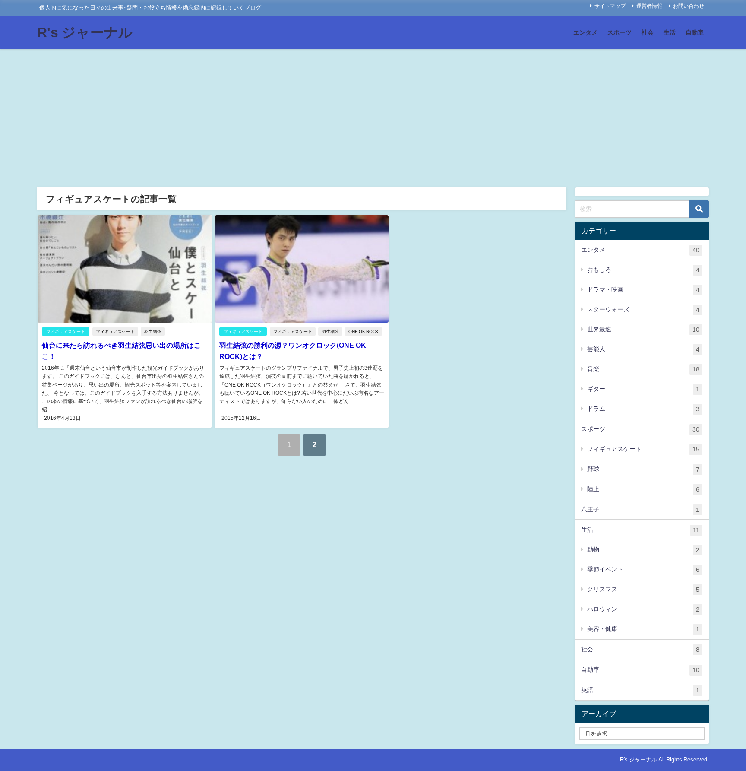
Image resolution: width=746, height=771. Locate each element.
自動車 (695, 32)
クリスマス (643, 589)
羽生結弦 (152, 331)
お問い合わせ (688, 6)
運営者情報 (649, 6)
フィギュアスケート (65, 331)
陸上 (643, 489)
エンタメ (585, 32)
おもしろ (643, 270)
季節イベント (643, 569)
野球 (643, 469)
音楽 (643, 369)
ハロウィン (643, 609)
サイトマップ (610, 6)
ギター (643, 389)
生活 (670, 32)
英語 (640, 690)
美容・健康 (643, 629)
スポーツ (619, 32)
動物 (643, 549)
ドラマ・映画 (643, 289)
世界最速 (643, 329)
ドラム (643, 409)
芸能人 (643, 349)
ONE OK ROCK (363, 331)
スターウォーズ (643, 309)
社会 (648, 32)
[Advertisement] (373, 114)
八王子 (640, 509)
